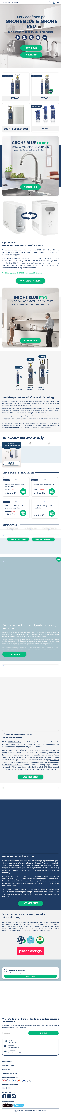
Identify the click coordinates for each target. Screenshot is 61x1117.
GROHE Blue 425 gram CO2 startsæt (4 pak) (14, 485)
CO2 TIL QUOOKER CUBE (16, 129)
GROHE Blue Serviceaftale (11, 883)
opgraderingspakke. (14, 254)
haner (29, 870)
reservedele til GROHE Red (19, 762)
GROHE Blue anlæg (45, 865)
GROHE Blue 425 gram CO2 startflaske (43, 507)
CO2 (19, 894)
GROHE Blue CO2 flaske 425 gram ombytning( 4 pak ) (14, 507)
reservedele (22, 870)
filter (40, 260)
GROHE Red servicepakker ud (12, 765)
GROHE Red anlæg (14, 742)
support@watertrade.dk (13, 1047)
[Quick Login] (54, 2)
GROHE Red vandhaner (35, 757)
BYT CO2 (45, 98)
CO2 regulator (25, 258)
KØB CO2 (16, 98)
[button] (31, 48)
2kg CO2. (12, 263)
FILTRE (45, 128)
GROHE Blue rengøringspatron (44, 484)
